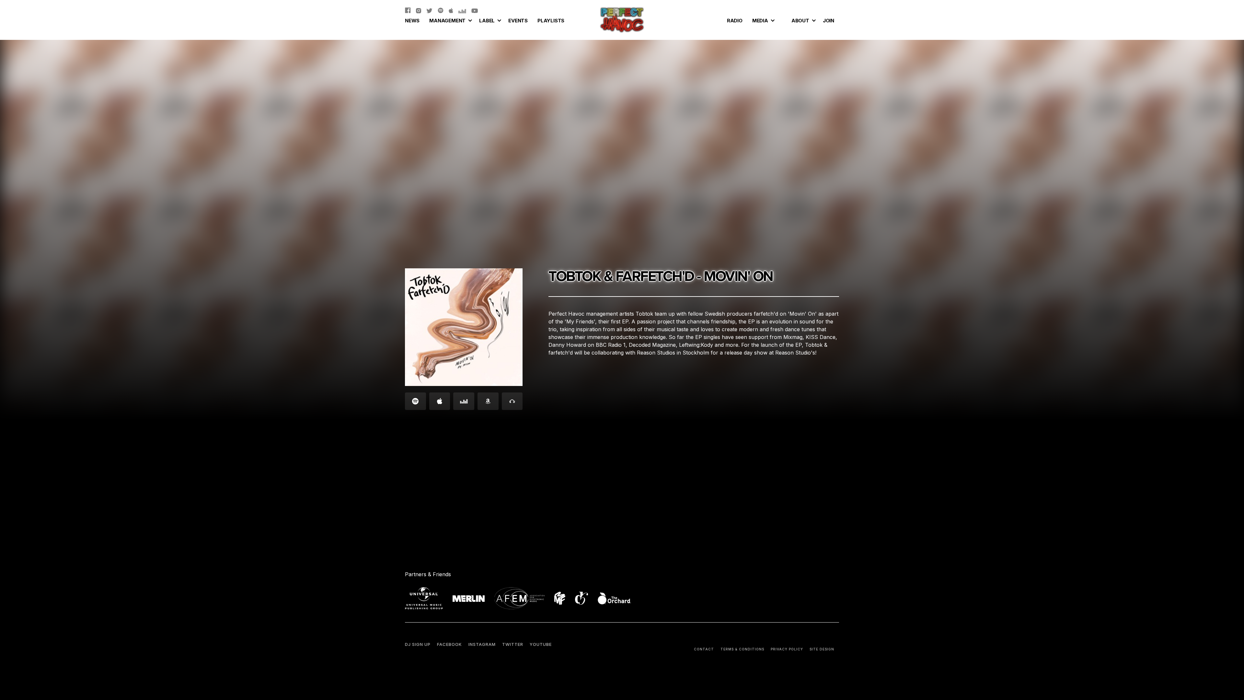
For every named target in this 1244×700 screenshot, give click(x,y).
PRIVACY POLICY (787, 649)
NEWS (412, 21)
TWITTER (512, 644)
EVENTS (518, 21)
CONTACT (704, 649)
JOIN (828, 21)
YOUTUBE (541, 644)
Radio (735, 21)
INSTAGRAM (482, 644)
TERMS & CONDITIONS (742, 649)
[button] (449, 20)
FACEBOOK (449, 644)
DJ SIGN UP (418, 644)
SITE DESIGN (822, 649)
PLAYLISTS (550, 21)
